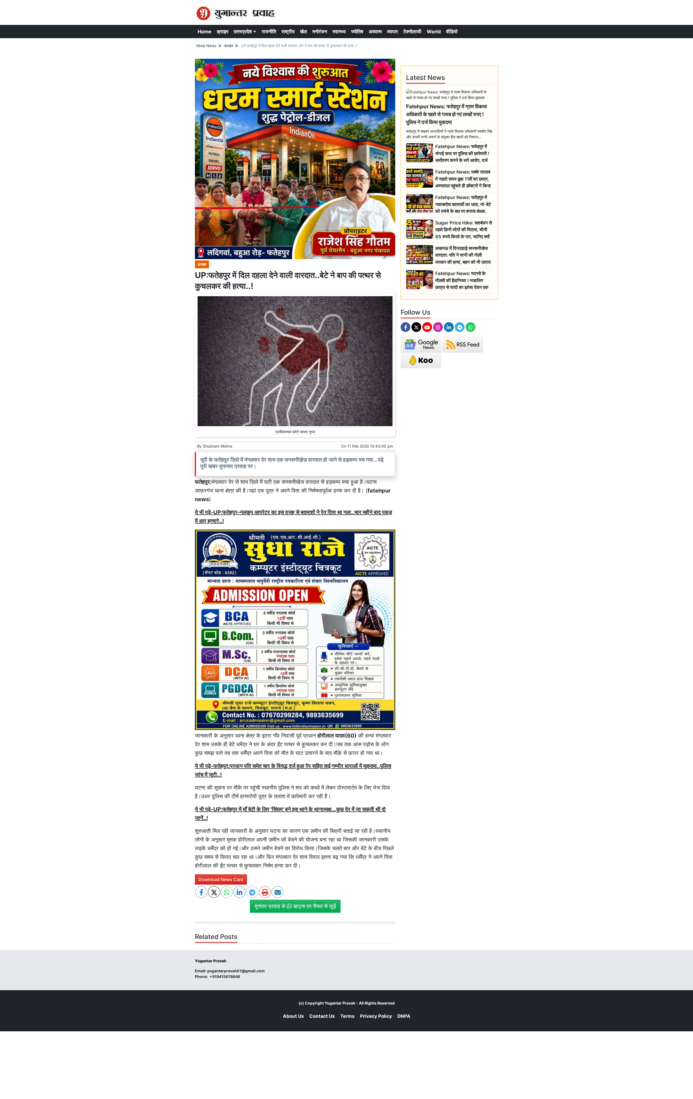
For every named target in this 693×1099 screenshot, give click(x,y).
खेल (303, 31)
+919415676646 (225, 976)
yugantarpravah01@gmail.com (236, 970)
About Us (293, 1016)
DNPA (403, 1016)
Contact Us (322, 1016)
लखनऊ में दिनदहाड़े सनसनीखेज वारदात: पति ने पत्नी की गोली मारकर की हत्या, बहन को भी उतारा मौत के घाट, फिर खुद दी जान (463, 255)
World (434, 31)
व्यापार (392, 31)
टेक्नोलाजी (412, 31)
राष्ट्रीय (288, 31)
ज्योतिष (357, 31)
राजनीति (269, 31)
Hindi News (206, 45)
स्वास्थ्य (339, 31)
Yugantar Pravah (340, 1003)
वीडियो (451, 31)
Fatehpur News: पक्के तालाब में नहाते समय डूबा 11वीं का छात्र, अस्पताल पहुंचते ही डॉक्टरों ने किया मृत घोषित (463, 179)
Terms (347, 1016)
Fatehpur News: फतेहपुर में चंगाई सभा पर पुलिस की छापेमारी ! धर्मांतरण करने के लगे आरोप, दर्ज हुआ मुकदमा (462, 154)
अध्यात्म (375, 31)
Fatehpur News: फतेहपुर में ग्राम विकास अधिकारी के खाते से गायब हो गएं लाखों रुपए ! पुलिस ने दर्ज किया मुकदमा (446, 114)
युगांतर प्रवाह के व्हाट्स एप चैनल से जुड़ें (295, 906)
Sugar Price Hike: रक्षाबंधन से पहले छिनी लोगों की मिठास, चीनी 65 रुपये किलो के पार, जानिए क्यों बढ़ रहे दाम (463, 230)
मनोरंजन (319, 31)
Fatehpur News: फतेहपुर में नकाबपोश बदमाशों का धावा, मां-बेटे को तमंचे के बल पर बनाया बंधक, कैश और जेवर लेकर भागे (463, 204)
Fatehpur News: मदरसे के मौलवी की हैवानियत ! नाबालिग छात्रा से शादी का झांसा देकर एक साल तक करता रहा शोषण (461, 281)
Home (204, 31)
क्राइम (222, 31)
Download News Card (220, 879)
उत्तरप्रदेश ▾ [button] (245, 31)
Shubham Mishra (217, 446)
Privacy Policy (376, 1016)
